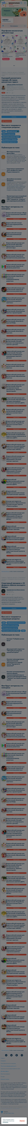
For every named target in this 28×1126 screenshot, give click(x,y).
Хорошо (22, 1120)
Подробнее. (5, 1122)
